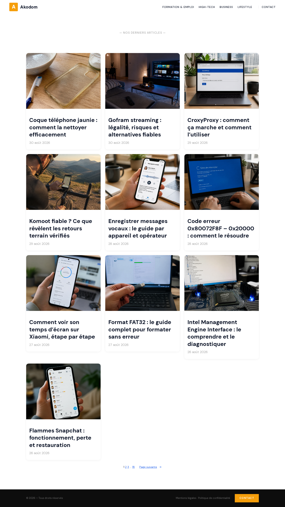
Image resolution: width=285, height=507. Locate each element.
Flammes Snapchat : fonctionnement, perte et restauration (60, 438)
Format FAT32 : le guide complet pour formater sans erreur (139, 329)
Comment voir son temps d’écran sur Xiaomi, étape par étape (62, 329)
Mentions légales (186, 498)
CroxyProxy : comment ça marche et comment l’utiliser (219, 127)
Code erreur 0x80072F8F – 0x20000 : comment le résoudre (220, 228)
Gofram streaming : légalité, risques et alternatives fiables (134, 127)
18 (133, 467)
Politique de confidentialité (214, 498)
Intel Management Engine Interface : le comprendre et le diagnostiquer (214, 333)
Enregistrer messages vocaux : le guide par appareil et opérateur (138, 228)
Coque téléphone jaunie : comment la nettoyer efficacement (63, 127)
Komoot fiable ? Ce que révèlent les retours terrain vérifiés (60, 228)
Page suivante (150, 467)
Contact (246, 498)
